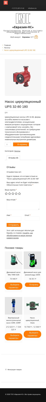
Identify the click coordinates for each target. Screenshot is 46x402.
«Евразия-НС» (23, 27)
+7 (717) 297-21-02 (18, 8)
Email (28, 215)
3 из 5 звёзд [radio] (12, 193)
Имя (9, 215)
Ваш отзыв (12, 200)
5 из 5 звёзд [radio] (19, 193)
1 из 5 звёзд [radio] (6, 193)
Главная (7, 45)
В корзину (22, 144)
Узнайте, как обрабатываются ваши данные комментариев (20, 235)
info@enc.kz (32, 8)
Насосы (7, 48)
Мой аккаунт (15, 37)
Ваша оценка (11, 190)
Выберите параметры (14, 286)
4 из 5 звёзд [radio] (16, 193)
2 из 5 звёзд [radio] (9, 193)
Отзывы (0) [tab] (13, 158)
